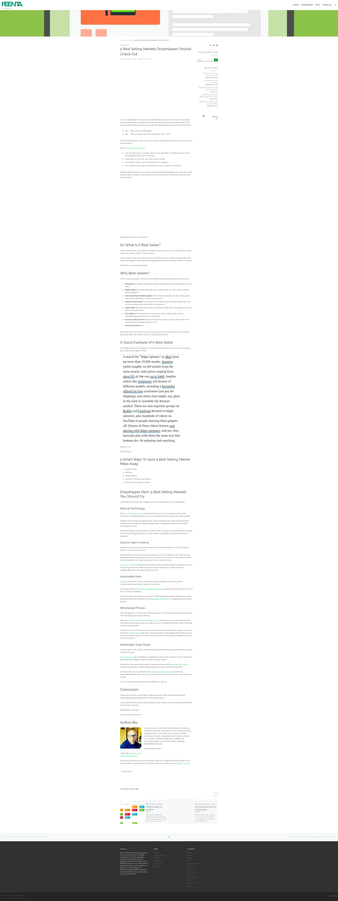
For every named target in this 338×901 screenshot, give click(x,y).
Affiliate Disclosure (159, 855)
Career (189, 858)
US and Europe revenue (133, 513)
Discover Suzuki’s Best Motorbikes (211, 81)
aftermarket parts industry (160, 599)
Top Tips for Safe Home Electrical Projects (210, 74)
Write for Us (157, 866)
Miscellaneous (193, 877)
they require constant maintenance (149, 589)
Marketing (191, 875)
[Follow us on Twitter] (214, 45)
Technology (129, 40)
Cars (189, 861)
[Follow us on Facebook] (217, 45)
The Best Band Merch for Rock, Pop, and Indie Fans (208, 89)
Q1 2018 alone (127, 657)
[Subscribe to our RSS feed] (210, 45)
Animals (190, 855)
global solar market (180, 664)
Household (191, 872)
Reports (123, 581)
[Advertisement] (133, 89)
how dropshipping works (135, 148)
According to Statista (128, 565)
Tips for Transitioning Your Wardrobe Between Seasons (209, 96)
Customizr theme (26, 898)
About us (156, 852)
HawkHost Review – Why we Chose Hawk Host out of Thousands (205, 807)
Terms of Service (159, 863)
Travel (189, 886)
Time (128, 447)
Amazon (190, 852)
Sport (189, 880)
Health (189, 869)
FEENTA (8, 895)
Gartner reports (135, 633)
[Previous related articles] (211, 794)
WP (9, 898)
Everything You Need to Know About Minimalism (208, 103)
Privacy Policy (158, 861)
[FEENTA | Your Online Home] (12, 4)
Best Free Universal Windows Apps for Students (154, 807)
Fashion (190, 866)
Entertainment (192, 863)
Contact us (157, 858)
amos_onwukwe (134, 753)
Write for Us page (183, 763)
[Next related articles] (216, 794)
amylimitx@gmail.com (129, 756)
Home (122, 40)
